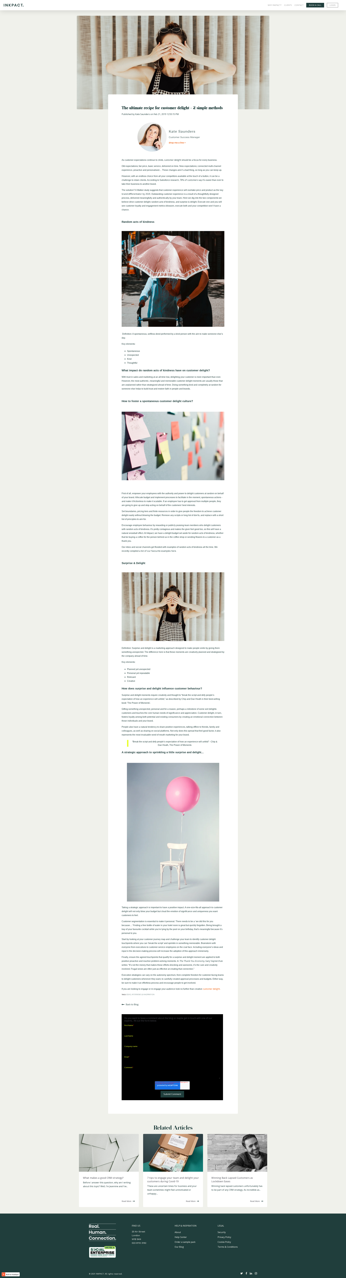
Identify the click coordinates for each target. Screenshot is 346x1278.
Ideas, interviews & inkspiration (140, 994)
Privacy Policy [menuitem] (224, 1237)
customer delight (172, 159)
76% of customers (189, 179)
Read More (126, 1201)
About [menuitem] (178, 1232)
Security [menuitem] (222, 1232)
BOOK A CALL (315, 5)
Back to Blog (132, 1004)
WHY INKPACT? (274, 5)
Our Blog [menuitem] (179, 1246)
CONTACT (299, 5)
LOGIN (332, 5)
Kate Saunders (142, 114)
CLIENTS (288, 5)
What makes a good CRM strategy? (103, 1177)
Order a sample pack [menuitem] (185, 1241)
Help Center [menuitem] (181, 1237)
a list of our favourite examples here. (157, 550)
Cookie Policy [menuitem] (224, 1241)
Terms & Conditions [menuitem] (228, 1246)
